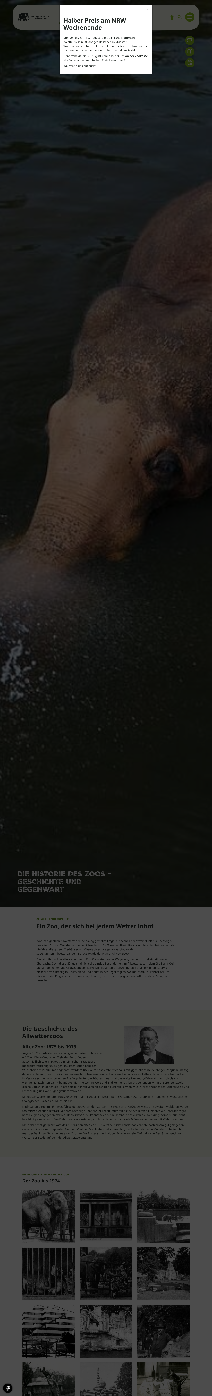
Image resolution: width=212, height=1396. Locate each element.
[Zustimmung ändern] (7, 1388)
